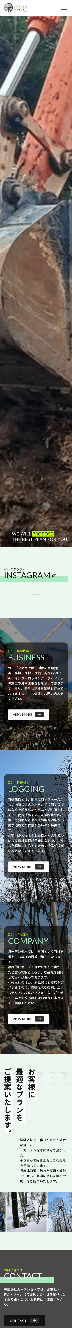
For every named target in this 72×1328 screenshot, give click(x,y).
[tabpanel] (36, 281)
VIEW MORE (22, 714)
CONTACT (18, 1320)
